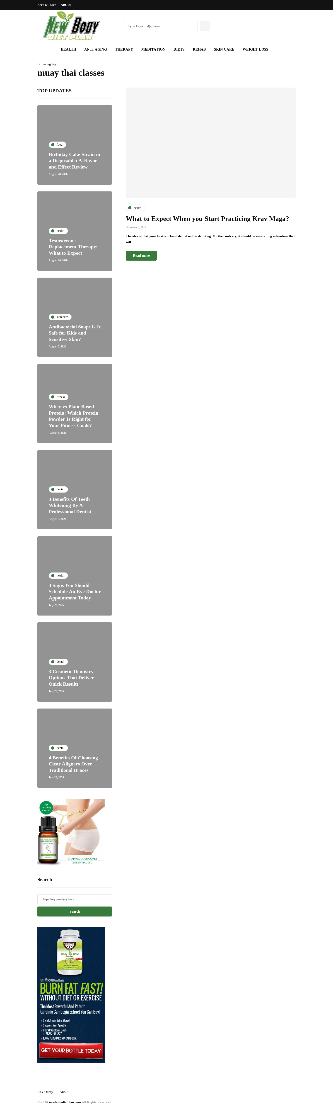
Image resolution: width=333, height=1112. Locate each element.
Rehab (199, 49)
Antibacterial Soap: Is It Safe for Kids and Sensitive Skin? (75, 333)
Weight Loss (255, 49)
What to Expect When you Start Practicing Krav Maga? (207, 218)
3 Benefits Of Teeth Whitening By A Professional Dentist (70, 505)
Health (68, 49)
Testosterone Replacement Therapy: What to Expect (73, 247)
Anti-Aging (95, 49)
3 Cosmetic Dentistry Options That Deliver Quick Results (71, 678)
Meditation (153, 49)
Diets (179, 49)
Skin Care (224, 49)
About (66, 5)
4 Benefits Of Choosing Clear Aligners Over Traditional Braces (73, 764)
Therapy (124, 49)
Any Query (46, 5)
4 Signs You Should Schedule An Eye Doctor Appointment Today (75, 591)
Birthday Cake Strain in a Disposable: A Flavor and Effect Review (74, 161)
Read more (141, 255)
